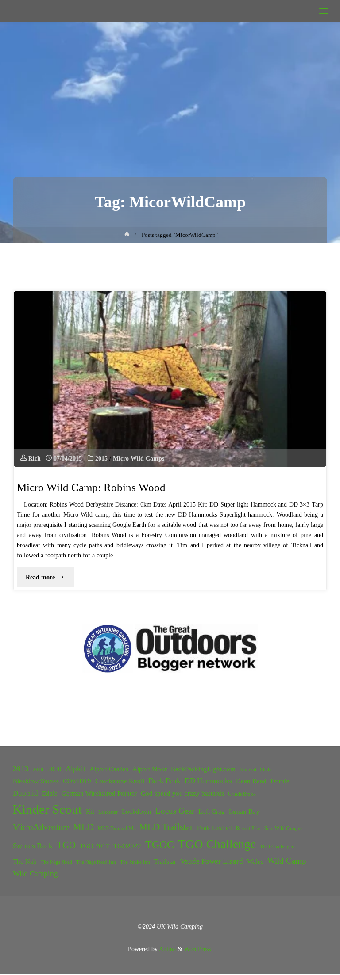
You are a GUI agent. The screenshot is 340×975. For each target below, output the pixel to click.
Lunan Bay (244, 811)
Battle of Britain (256, 769)
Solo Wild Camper (283, 828)
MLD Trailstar (166, 827)
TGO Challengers (277, 846)
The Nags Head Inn (96, 862)
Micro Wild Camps (138, 458)
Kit (90, 811)
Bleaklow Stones (36, 781)
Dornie (280, 781)
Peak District (214, 827)
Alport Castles (108, 768)
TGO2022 (127, 845)
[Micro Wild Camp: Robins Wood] (170, 379)
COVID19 (77, 781)
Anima (167, 948)
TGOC (159, 844)
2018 (38, 769)
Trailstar (165, 861)
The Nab (25, 861)
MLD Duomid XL (116, 828)
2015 (101, 458)
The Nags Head (56, 862)
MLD (83, 827)
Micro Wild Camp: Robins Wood (91, 487)
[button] (107, 648)
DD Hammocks (208, 781)
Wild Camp (286, 860)
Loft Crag (211, 811)
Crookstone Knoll (119, 781)
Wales (255, 861)
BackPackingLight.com (203, 768)
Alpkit (75, 768)
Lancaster (108, 812)
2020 (54, 768)
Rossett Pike (248, 828)
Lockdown (136, 811)
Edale (50, 793)
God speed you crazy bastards (182, 793)
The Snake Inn (135, 862)
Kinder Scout (47, 809)
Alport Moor (149, 768)
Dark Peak (164, 781)
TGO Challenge (217, 844)
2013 (21, 768)
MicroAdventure (41, 827)
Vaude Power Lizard (211, 861)
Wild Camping (35, 873)
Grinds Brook (242, 794)
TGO (66, 845)
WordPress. (198, 948)
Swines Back (33, 846)
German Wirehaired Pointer (99, 793)
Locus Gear (174, 810)
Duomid (25, 793)
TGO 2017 (94, 845)
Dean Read (251, 781)
